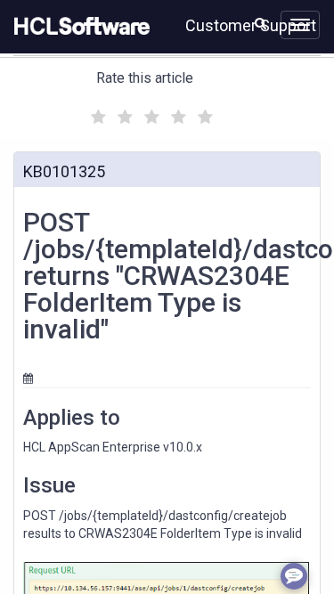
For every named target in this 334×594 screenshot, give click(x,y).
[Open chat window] (294, 576)
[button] (260, 23)
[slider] (150, 114)
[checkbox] (96, 112)
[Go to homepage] (78, 26)
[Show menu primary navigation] (300, 25)
